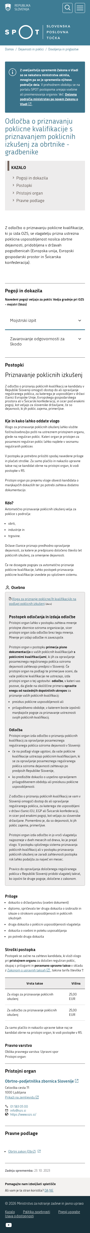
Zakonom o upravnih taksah (28, 970)
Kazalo (10, 1212)
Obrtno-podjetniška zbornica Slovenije (42, 1081)
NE (51, 1190)
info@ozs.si (18, 1110)
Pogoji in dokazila (32, 177)
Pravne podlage (30, 200)
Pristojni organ (29, 193)
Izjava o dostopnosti (19, 1216)
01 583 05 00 (19, 1106)
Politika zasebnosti (36, 1212)
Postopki (24, 185)
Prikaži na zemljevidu (22, 1097)
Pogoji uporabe (69, 1212)
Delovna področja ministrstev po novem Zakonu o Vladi (49, 99)
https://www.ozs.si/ (23, 1115)
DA (46, 1190)
